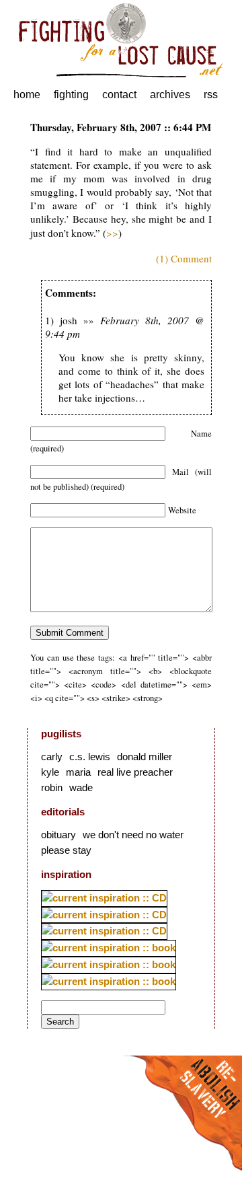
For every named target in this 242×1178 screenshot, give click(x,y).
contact (119, 94)
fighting (71, 94)
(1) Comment (184, 258)
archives (170, 94)
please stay (66, 850)
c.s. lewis (89, 756)
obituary (58, 834)
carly (52, 756)
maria (78, 772)
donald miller (144, 756)
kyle (50, 772)
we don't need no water (133, 834)
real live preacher (135, 772)
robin (52, 787)
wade (81, 787)
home (26, 94)
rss (211, 94)
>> (112, 233)
